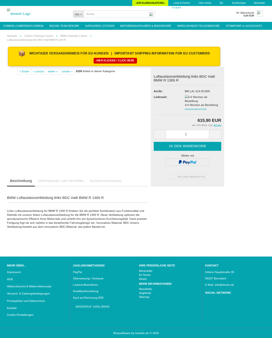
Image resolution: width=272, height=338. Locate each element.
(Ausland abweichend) (195, 109)
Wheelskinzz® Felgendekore (198, 25)
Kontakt (12, 308)
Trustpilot (176, 7)
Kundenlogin (238, 3)
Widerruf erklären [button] (93, 306)
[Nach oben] (11, 332)
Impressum (14, 272)
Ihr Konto (145, 274)
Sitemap (144, 296)
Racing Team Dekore (64, 25)
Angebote (145, 292)
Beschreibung (21, 181)
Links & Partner (181, 3)
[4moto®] (37, 14)
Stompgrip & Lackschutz (244, 25)
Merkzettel (259, 3)
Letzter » (67, 71)
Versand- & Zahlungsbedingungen (28, 293)
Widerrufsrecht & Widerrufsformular (29, 286)
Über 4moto (204, 3)
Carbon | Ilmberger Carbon (23, 25)
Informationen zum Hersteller (61, 181)
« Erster (24, 71)
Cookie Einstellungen (20, 314)
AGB (10, 279)
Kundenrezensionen (106, 181)
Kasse (143, 278)
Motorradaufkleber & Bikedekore (145, 25)
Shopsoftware (121, 333)
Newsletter (145, 289)
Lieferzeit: (160, 97)
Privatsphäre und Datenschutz (26, 300)
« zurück (38, 71)
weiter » (53, 71)
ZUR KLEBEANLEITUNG (150, 3)
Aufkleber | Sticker (99, 25)
